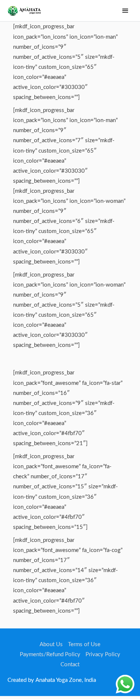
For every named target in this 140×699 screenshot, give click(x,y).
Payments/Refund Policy (50, 654)
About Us (51, 644)
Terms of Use (84, 644)
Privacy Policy (102, 654)
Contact (70, 664)
